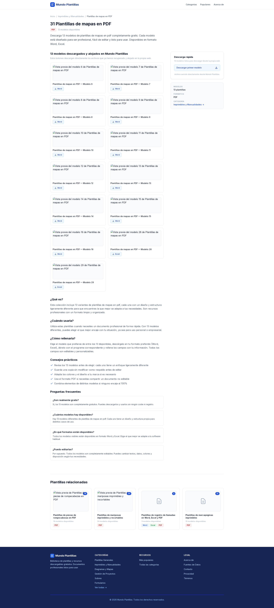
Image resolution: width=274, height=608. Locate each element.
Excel (117, 254)
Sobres (98, 578)
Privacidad (189, 574)
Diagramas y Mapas (104, 569)
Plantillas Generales (104, 560)
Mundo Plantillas (65, 555)
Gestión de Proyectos (105, 574)
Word (59, 89)
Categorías (191, 4)
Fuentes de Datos (192, 564)
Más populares (146, 560)
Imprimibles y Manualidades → (189, 104)
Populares (205, 4)
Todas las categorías (149, 564)
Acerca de (219, 4)
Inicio (52, 16)
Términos (188, 578)
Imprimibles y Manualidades (71, 16)
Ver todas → (101, 587)
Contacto (188, 569)
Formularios (100, 583)
